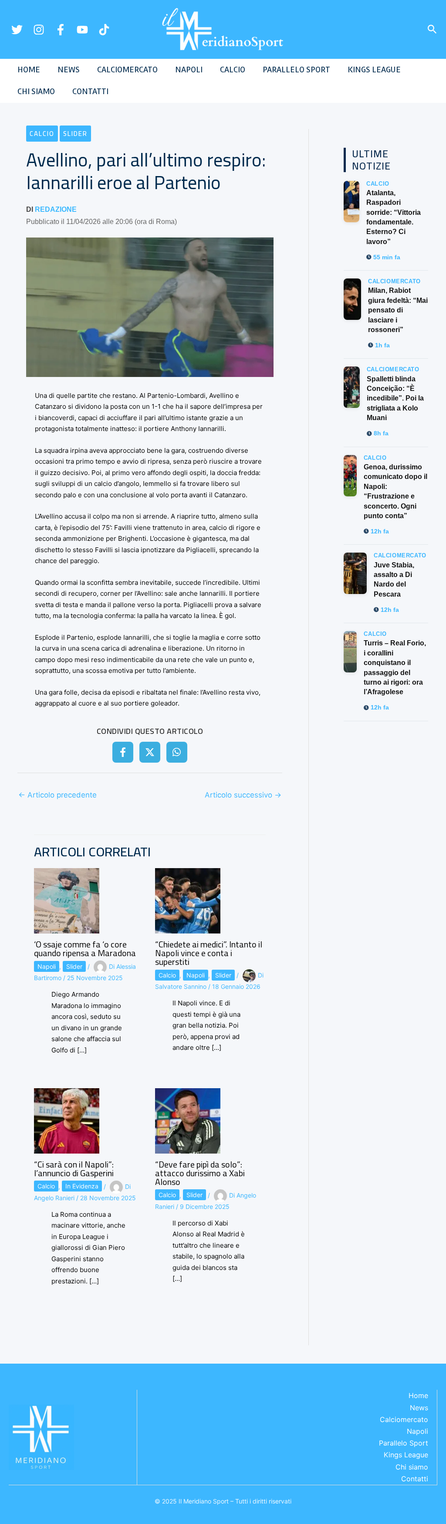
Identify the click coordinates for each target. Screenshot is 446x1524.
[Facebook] (60, 29)
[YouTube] (82, 29)
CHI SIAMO (36, 91)
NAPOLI (189, 69)
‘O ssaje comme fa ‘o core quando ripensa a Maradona (85, 948)
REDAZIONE (56, 209)
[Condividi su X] (149, 752)
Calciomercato (404, 1419)
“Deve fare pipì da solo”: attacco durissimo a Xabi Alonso (200, 1173)
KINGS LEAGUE (374, 69)
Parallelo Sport (403, 1443)
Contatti (414, 1478)
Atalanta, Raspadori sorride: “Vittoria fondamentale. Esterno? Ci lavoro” (393, 217)
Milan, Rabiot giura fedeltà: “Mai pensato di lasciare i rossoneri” (398, 310)
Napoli (46, 966)
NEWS (68, 69)
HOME (28, 69)
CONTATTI (90, 91)
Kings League (406, 1454)
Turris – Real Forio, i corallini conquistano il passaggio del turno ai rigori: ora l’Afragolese (395, 667)
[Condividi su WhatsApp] (176, 752)
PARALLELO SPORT (296, 69)
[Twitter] (17, 29)
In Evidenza (81, 1186)
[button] (432, 30)
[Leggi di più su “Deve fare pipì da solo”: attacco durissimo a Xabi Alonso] (187, 1120)
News (419, 1407)
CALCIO (232, 69)
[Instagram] (38, 29)
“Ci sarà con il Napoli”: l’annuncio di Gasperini (74, 1168)
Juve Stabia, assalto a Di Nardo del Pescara (394, 579)
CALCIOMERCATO (127, 69)
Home (418, 1395)
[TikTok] (104, 29)
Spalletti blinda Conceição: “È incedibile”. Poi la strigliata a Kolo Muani (395, 398)
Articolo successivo (243, 795)
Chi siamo (411, 1467)
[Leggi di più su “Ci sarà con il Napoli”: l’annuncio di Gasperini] (66, 1120)
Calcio (42, 133)
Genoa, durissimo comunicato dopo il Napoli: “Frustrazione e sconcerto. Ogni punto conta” (395, 491)
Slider (75, 133)
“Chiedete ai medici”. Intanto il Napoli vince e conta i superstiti (208, 953)
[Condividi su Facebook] (122, 752)
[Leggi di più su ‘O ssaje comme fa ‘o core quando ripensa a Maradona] (66, 900)
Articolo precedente (57, 795)
